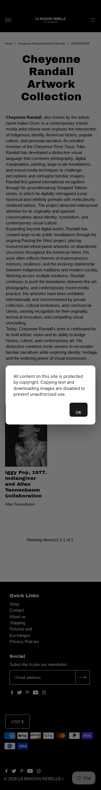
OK (78, 412)
